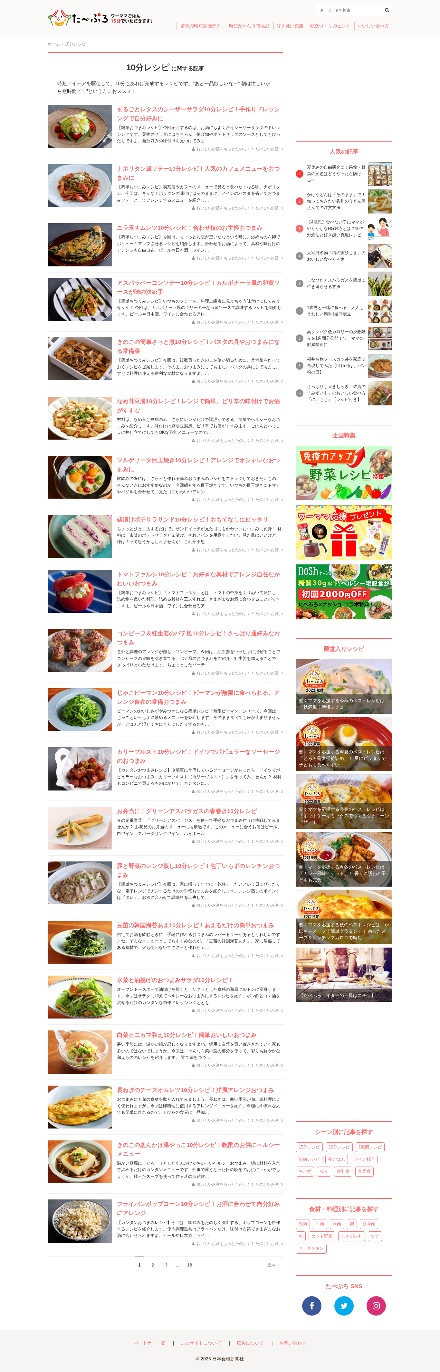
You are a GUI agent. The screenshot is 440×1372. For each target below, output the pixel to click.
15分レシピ (309, 1147)
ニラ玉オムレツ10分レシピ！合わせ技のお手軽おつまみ (190, 227)
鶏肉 (303, 1223)
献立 (324, 1171)
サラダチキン (311, 1248)
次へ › (273, 1265)
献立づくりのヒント (330, 26)
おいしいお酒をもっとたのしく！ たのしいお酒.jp (239, 149)
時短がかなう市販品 (249, 26)
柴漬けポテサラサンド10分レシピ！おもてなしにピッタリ (192, 519)
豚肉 (337, 1223)
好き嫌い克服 (289, 26)
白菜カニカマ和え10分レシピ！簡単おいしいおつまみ (187, 1035)
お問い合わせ (292, 1343)
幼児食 (364, 1171)
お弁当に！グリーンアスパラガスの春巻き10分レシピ (187, 811)
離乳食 (343, 1171)
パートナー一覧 (149, 1343)
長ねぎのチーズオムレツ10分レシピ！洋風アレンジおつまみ (195, 1090)
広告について (250, 1343)
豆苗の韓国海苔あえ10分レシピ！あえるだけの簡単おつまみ (195, 925)
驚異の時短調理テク (200, 26)
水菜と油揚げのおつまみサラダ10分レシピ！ (175, 980)
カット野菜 (321, 1236)
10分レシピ (339, 1147)
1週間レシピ (370, 1147)
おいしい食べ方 (373, 26)
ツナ (375, 1236)
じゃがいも (351, 1236)
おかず (305, 1171)
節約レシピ (309, 1159)
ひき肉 (369, 1223)
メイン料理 (364, 1159)
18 (189, 1265)
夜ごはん (336, 1159)
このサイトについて (201, 1343)
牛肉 (320, 1223)
